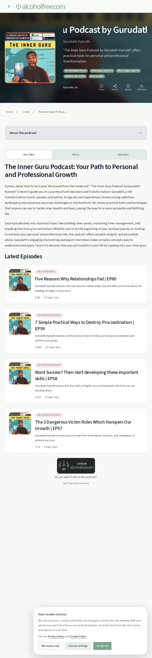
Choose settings (78, 646)
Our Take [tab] (28, 155)
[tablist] (76, 154)
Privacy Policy (56, 636)
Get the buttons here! (76, 483)
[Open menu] (9, 6)
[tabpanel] (76, 306)
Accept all (102, 646)
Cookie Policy (78, 636)
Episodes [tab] (123, 155)
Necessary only (50, 646)
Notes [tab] (76, 155)
